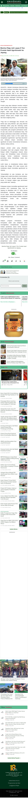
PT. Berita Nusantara (17, 791)
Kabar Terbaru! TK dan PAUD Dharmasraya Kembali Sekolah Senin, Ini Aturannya (9, 482)
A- (2, 83)
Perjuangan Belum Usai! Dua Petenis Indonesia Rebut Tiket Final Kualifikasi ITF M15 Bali (8, 403)
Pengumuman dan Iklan (14, 783)
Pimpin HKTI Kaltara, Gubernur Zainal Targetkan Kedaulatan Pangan (8, 490)
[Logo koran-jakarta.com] (14, 2)
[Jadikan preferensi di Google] (24, 261)
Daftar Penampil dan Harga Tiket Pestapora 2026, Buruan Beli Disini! (9, 514)
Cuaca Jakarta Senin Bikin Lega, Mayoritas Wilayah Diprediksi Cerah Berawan (9, 497)
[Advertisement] (14, 29)
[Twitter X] (20, 261)
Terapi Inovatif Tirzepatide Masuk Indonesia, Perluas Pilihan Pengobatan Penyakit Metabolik (12, 272)
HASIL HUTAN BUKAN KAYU (6, 45)
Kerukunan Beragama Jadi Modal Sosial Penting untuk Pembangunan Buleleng (9, 427)
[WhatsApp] (8, 261)
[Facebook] (16, 261)
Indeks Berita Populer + (14, 758)
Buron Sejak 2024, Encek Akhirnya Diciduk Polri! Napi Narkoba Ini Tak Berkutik (9, 395)
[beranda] (1, 6)
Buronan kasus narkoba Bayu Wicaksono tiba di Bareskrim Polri (10, 382)
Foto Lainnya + (24, 367)
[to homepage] (14, 768)
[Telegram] (12, 261)
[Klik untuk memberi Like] (3, 261)
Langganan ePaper (14, 785)
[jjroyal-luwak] (14, 324)
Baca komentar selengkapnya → (8, 301)
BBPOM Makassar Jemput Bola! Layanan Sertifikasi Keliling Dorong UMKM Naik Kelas (10, 458)
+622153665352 (15, 776)
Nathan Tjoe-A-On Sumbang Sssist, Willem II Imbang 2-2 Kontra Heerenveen (9, 466)
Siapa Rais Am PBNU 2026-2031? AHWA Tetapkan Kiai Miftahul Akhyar (9, 522)
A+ (25, 83)
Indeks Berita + (14, 529)
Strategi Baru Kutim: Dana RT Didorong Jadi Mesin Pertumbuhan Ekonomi (9, 410)
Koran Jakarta (9, 791)
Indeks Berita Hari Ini (14, 780)
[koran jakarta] (2, 12)
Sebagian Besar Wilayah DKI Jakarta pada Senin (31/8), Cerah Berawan (9, 474)
